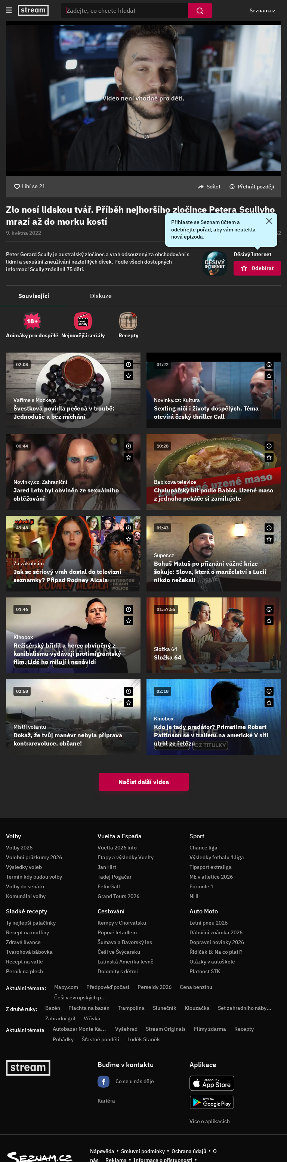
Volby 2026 (19, 847)
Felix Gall (109, 886)
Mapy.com (66, 987)
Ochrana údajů (189, 1151)
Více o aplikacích (209, 1121)
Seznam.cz (262, 10)
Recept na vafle (24, 961)
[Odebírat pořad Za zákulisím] (128, 539)
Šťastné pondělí (100, 1039)
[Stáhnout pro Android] (211, 1102)
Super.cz (164, 555)
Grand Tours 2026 (118, 896)
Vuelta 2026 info (117, 847)
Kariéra (106, 1100)
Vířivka (92, 1018)
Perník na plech (24, 971)
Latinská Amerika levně (126, 961)
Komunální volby (26, 896)
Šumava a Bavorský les (125, 942)
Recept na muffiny (27, 932)
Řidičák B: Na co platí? (216, 952)
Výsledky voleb (24, 867)
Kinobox (23, 637)
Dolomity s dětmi (118, 971)
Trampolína (131, 1008)
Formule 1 (201, 886)
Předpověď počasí (107, 987)
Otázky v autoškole (212, 961)
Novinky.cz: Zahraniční (40, 482)
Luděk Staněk (143, 1039)
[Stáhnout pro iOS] (211, 1083)
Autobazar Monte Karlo (80, 1029)
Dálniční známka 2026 (216, 932)
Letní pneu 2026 (208, 922)
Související (33, 295)
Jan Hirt (107, 867)
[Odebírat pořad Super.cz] (269, 539)
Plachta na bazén (88, 1008)
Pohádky (63, 1039)
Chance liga (203, 847)
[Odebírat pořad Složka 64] (269, 620)
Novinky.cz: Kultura (177, 400)
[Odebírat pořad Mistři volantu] (128, 702)
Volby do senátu (25, 886)
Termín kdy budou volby (34, 876)
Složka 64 (165, 649)
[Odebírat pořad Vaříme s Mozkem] (128, 375)
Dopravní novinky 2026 (216, 942)
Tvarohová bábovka (29, 952)
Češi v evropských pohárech (87, 997)
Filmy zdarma (210, 1029)
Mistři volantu (29, 726)
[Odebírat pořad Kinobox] (128, 620)
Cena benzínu (196, 987)
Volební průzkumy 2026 (34, 857)
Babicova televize (175, 482)
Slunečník (164, 1008)
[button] (143, 98)
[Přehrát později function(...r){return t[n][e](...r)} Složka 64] (269, 609)
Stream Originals (166, 1029)
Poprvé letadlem (117, 932)
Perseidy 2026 (155, 987)
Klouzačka (197, 1008)
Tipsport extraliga (210, 867)
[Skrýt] (269, 222)
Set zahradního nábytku (246, 1008)
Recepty (244, 1029)
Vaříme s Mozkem (34, 400)
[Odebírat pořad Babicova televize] (269, 457)
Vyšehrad (126, 1029)
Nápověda (102, 1151)
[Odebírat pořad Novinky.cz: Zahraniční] (128, 457)
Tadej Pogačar (115, 876)
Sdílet (213, 186)
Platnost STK (204, 971)
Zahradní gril (60, 1018)
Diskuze (101, 295)
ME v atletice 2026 (211, 876)
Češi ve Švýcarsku (119, 952)
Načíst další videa (143, 782)
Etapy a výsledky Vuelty (126, 857)
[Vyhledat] (200, 10)
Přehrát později (256, 186)
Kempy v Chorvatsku (122, 922)
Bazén (52, 1008)
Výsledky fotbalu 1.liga (216, 857)
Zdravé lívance (23, 942)
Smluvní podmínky (143, 1151)
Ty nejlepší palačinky (31, 922)
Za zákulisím (28, 563)
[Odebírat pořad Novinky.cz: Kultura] (269, 375)
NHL (194, 896)
